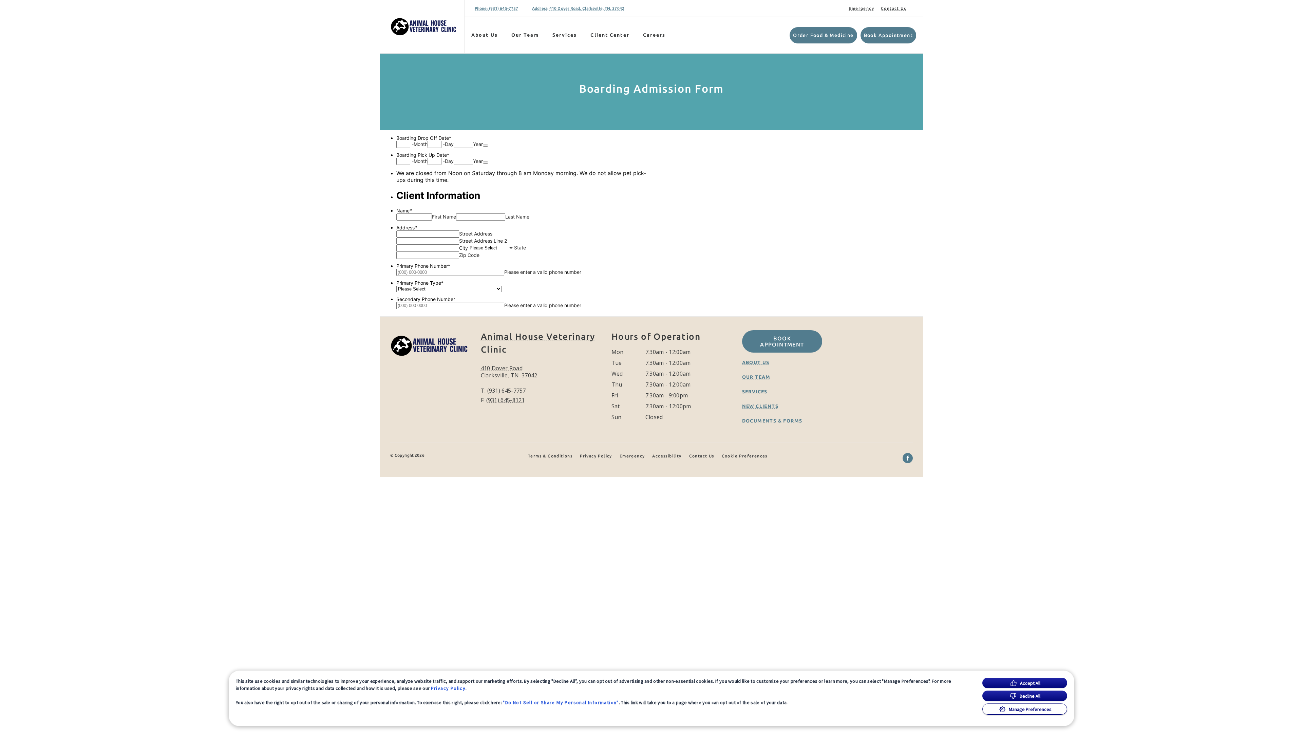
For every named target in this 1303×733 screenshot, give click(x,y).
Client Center (609, 35)
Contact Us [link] (893, 8)
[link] (423, 26)
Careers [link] (654, 35)
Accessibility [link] (666, 456)
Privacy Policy (448, 688)
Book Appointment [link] (888, 35)
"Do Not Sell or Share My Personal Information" (561, 702)
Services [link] (564, 35)
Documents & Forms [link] (772, 421)
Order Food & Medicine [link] (823, 35)
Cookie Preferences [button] (745, 456)
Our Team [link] (525, 35)
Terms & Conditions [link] (550, 456)
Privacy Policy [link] (596, 456)
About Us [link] (484, 35)
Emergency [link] (861, 8)
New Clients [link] (760, 406)
